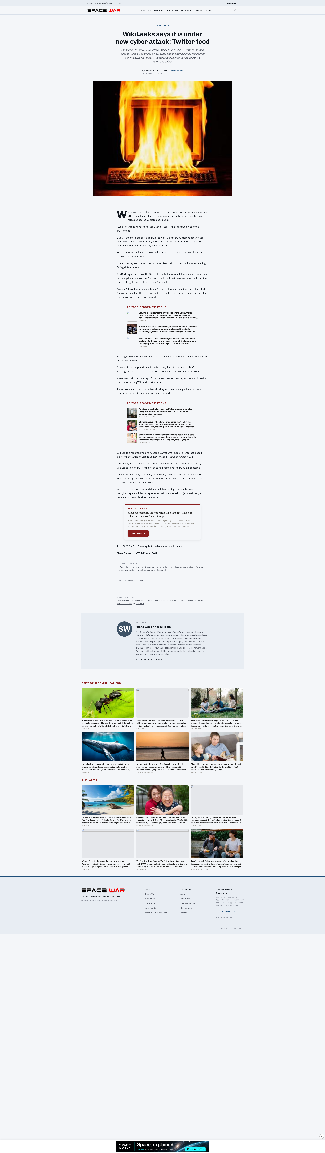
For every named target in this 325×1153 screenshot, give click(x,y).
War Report (172, 10)
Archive (200, 10)
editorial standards (124, 603)
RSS (230, 917)
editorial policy (162, 654)
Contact (184, 913)
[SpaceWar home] (103, 10)
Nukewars (158, 10)
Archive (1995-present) (156, 913)
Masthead (185, 898)
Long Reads (187, 10)
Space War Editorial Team (155, 70)
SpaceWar (146, 10)
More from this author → (149, 659)
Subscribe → (226, 911)
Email (141, 581)
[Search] (235, 10)
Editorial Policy (187, 903)
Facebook (132, 581)
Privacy (224, 929)
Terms (233, 929)
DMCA (241, 929)
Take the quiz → (138, 533)
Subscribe (231, 3)
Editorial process (176, 71)
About (209, 10)
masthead (140, 603)
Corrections (186, 908)
